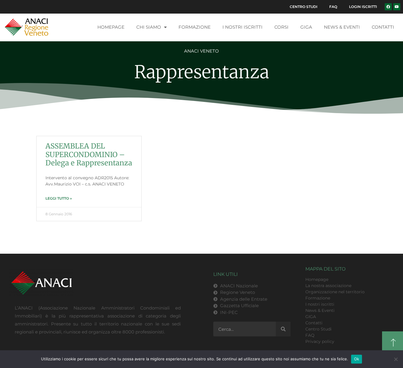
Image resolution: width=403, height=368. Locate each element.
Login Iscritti (363, 6)
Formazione (194, 27)
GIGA (306, 27)
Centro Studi (303, 6)
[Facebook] (388, 6)
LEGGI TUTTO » (58, 198)
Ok (356, 358)
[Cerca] (283, 329)
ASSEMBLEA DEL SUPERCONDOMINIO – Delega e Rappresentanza (88, 154)
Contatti (383, 27)
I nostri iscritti (242, 27)
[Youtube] (396, 6)
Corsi (281, 27)
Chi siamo (148, 27)
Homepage (110, 27)
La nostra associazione (328, 285)
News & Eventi (342, 27)
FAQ (333, 6)
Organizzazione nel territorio (335, 291)
